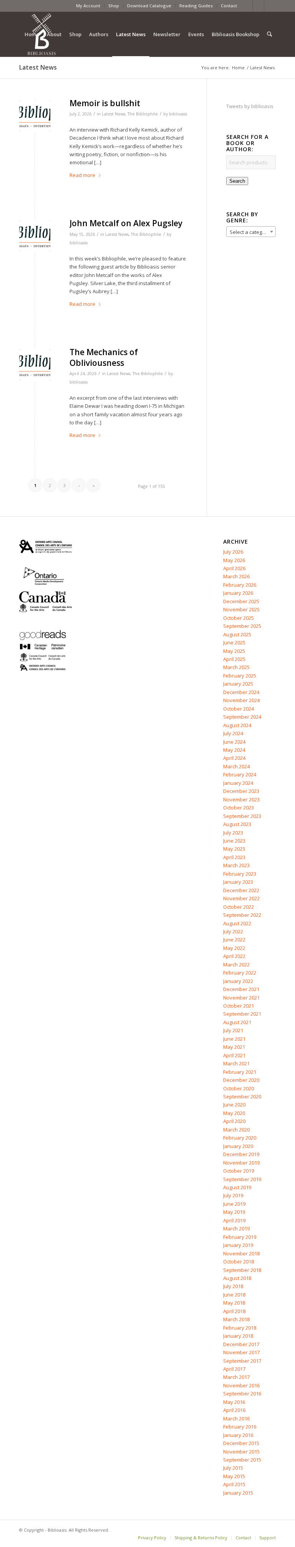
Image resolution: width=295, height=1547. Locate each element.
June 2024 (234, 741)
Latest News (38, 67)
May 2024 (234, 749)
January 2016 (238, 1435)
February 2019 (239, 1236)
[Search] (269, 34)
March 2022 (236, 964)
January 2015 (238, 1492)
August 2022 (237, 923)
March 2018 (236, 1319)
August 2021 (237, 1022)
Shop (113, 5)
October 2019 (238, 1170)
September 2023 (242, 816)
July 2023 (233, 832)
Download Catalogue (149, 5)
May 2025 (234, 651)
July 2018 (233, 1286)
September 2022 (242, 914)
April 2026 (234, 568)
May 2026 (234, 560)
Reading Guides (196, 5)
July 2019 (233, 1195)
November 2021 (241, 997)
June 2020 (234, 1104)
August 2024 (237, 725)
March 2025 (236, 667)
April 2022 (234, 956)
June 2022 (234, 939)
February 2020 (239, 1137)
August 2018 (237, 1278)
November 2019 (241, 1162)
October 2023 (238, 807)
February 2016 (239, 1426)
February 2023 (239, 873)
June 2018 (234, 1294)
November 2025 (241, 609)
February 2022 (239, 972)
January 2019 (238, 1245)
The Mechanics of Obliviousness (104, 357)
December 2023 (241, 791)
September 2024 (242, 716)
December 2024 (241, 692)
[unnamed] (34, 116)
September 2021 (242, 1013)
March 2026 (236, 576)
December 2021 (241, 989)
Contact (229, 5)
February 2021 (239, 1071)
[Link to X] (258, 6)
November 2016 (241, 1385)
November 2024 (241, 700)
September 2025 (242, 625)
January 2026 (238, 592)
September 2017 (242, 1360)
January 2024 (238, 782)
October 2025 (238, 617)
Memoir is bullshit (105, 103)
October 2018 (238, 1261)
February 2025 (239, 675)
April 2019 (234, 1220)
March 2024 (236, 766)
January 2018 (238, 1335)
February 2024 (239, 774)
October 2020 (238, 1088)
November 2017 (241, 1352)
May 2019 (234, 1211)
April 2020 (234, 1121)
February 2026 (239, 584)
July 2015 (233, 1467)
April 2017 (234, 1368)
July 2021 (233, 1030)
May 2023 (234, 848)
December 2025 (241, 601)
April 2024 (234, 757)
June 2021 (234, 1038)
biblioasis (178, 114)
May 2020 (234, 1113)
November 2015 (241, 1451)
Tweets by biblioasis (249, 106)
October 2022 (238, 906)
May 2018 (234, 1302)
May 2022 (234, 948)
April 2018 (234, 1311)
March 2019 (236, 1228)
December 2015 (241, 1443)
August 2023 (237, 824)
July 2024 (233, 733)
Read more (82, 175)
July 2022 (233, 931)
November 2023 (241, 799)
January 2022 (238, 981)
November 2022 (241, 898)
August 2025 (237, 634)
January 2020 (238, 1146)
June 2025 (234, 642)
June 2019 (234, 1203)
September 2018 (242, 1270)
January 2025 (238, 683)
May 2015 (234, 1476)
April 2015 (234, 1484)
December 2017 (241, 1344)
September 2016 (242, 1393)
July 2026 (233, 551)
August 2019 (237, 1187)
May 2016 (234, 1401)
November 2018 (241, 1253)
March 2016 (236, 1418)
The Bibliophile (143, 114)
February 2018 (239, 1327)
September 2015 (242, 1459)
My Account (88, 5)
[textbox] (251, 232)
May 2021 (234, 1046)
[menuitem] (88, 6)
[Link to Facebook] (246, 6)
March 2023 (236, 865)
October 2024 (238, 708)
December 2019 (241, 1154)
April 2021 (234, 1055)
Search (237, 181)
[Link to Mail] (270, 6)
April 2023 (234, 857)
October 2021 (238, 1005)
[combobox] (251, 231)
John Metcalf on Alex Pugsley (126, 223)
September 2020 (242, 1096)
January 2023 (238, 881)
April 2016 (234, 1410)
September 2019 (242, 1179)
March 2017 (236, 1376)
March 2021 (236, 1063)
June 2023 (234, 840)
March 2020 (236, 1129)
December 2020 (241, 1079)
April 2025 (234, 659)
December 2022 (241, 890)
